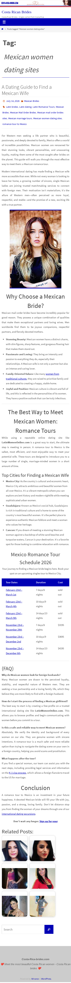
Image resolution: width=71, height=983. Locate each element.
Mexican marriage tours (20, 115)
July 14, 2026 (12, 100)
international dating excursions (18, 810)
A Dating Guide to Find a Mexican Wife (27, 90)
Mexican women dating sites (47, 115)
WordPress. (46, 974)
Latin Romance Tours (44, 105)
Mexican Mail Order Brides (23, 110)
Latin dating (25, 105)
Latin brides (12, 105)
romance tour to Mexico (14, 120)
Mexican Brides (31, 100)
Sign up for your (48, 817)
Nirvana (35, 974)
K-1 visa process (17, 768)
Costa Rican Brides (17, 12)
